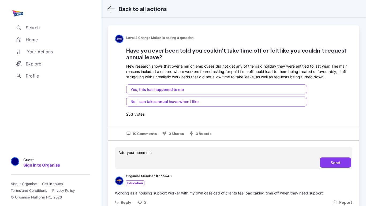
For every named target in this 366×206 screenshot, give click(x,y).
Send (335, 162)
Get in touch (52, 184)
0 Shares (176, 133)
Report (345, 202)
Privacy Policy (63, 191)
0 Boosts (203, 133)
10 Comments (145, 133)
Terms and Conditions (29, 191)
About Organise (24, 184)
